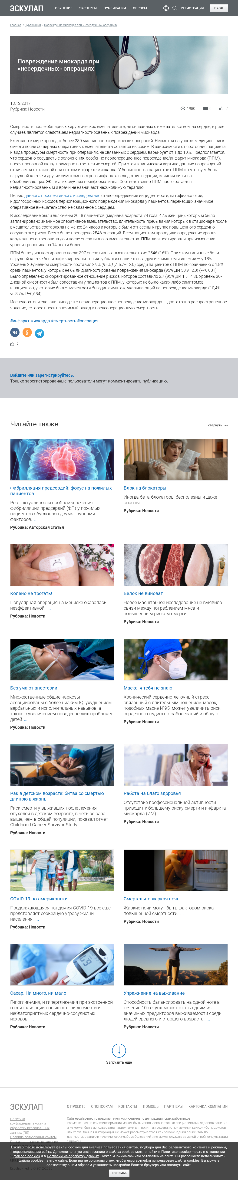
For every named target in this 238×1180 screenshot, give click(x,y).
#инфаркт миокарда (30, 320)
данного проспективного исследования (62, 195)
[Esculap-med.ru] (26, 1107)
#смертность (63, 320)
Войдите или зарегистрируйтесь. (42, 375)
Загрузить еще (119, 1062)
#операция (88, 320)
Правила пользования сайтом (33, 1137)
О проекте (76, 1106)
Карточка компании (208, 1106)
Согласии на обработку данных (73, 1156)
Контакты (127, 1106)
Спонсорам (102, 1106)
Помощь (151, 1106)
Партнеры (173, 1106)
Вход (218, 8)
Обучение (63, 8)
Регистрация (192, 8)
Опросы (140, 8)
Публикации (115, 8)
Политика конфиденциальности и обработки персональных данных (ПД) (30, 1125)
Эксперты (88, 8)
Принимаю (119, 1173)
